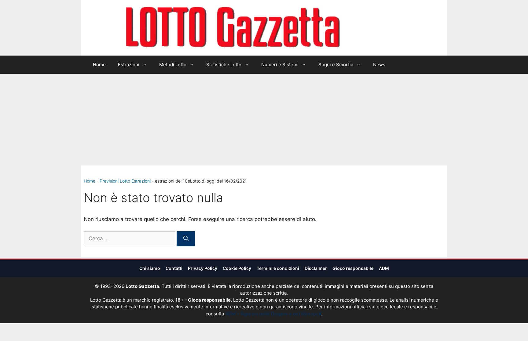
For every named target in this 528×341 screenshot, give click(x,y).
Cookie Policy (237, 268)
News (379, 64)
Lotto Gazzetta (375, 27)
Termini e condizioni (278, 268)
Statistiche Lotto (223, 64)
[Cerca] (186, 238)
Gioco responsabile (352, 268)
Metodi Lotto (172, 64)
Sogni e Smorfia (335, 64)
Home (99, 64)
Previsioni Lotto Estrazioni (125, 180)
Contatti (174, 268)
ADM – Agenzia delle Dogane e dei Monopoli (273, 314)
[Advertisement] (264, 119)
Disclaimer (316, 268)
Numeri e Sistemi (280, 64)
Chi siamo (149, 268)
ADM (384, 268)
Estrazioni (128, 64)
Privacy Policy (202, 268)
